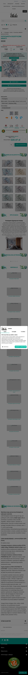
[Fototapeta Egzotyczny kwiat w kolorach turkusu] (7, 171)
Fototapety (6, 32)
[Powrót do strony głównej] (1, 32)
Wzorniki (23, 3)
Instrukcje (17, 3)
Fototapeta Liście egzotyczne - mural (14, 391)
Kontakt (14, 8)
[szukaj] (25, 21)
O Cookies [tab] (23, 331)
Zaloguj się (14, 24)
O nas (4, 3)
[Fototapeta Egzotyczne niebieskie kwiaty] (7, 180)
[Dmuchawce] (14, 428)
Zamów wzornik (23, 101)
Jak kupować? (10, 3)
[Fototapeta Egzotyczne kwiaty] (7, 163)
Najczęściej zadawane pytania (18, 6)
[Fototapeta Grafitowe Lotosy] (20, 206)
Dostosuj (6, 346)
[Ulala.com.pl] (14, 15)
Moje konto (4, 651)
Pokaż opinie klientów (7, 627)
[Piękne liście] (14, 275)
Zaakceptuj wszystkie (20, 346)
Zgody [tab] (5, 331)
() (4, 24)
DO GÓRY (22, 672)
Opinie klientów (7, 6)
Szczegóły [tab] (14, 331)
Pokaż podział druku (14, 57)
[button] (11, 48)
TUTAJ (13, 234)
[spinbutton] (6, 49)
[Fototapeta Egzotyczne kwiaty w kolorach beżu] (20, 171)
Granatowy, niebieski (18, 32)
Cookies (24, 11)
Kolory (11, 32)
